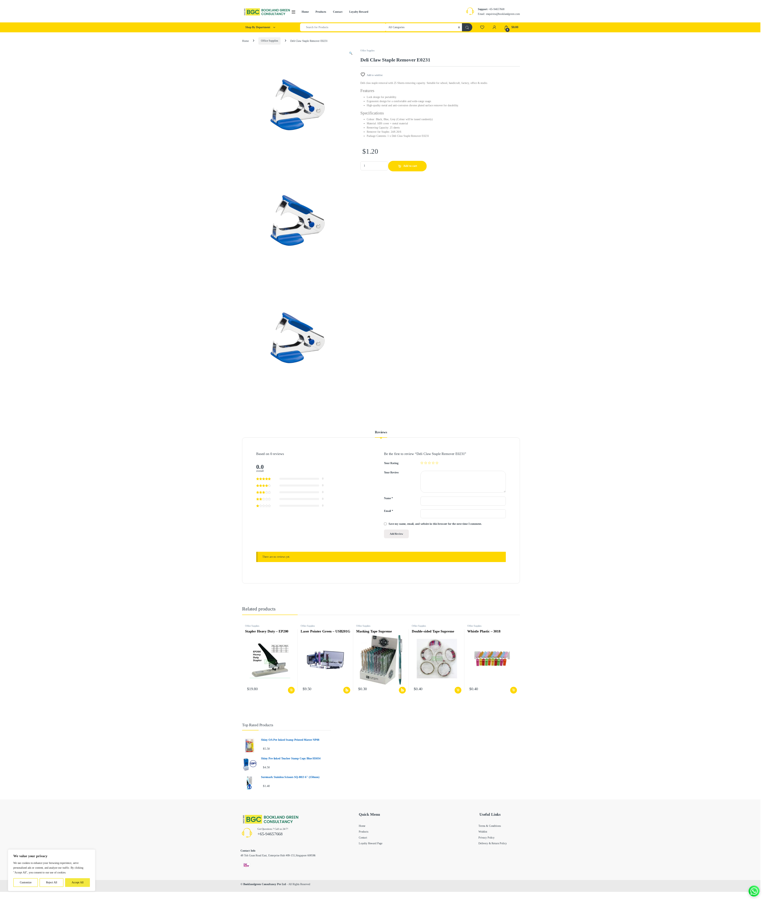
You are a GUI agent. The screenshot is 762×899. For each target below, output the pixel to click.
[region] (51, 870)
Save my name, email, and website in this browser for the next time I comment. (435, 523)
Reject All (51, 882)
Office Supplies (269, 40)
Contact (337, 11)
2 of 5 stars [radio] (425, 462)
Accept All (78, 882)
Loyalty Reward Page (370, 843)
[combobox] (343, 27)
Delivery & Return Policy (492, 843)
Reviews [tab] (381, 432)
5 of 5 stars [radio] (437, 462)
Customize (26, 882)
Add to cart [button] (291, 690)
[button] (350, 53)
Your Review (391, 472)
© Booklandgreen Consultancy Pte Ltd (263, 884)
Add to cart (410, 165)
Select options (346, 690)
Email (388, 510)
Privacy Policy (486, 837)
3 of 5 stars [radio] (429, 462)
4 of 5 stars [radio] (433, 462)
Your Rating (391, 463)
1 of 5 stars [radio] (421, 462)
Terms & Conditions (489, 825)
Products (321, 11)
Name (388, 498)
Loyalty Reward (358, 11)
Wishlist (482, 831)
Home (305, 11)
